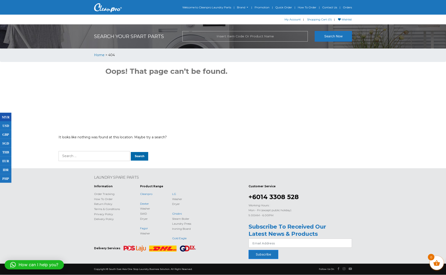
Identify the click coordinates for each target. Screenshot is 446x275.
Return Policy (103, 204)
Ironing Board (181, 228)
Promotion (262, 7)
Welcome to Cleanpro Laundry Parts (206, 7)
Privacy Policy (103, 214)
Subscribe (263, 254)
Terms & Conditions (107, 209)
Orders (347, 7)
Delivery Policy (104, 219)
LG (174, 194)
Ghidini (177, 213)
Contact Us (329, 7)
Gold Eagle (179, 238)
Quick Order (283, 7)
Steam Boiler (180, 218)
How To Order (307, 7)
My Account (293, 19)
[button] (34, 264)
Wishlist (346, 19)
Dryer (144, 218)
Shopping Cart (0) (319, 19)
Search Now (333, 36)
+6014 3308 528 (274, 197)
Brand (241, 7)
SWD (143, 213)
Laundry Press (181, 223)
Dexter (144, 203)
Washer (145, 208)
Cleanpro (146, 194)
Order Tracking (104, 194)
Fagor (144, 228)
